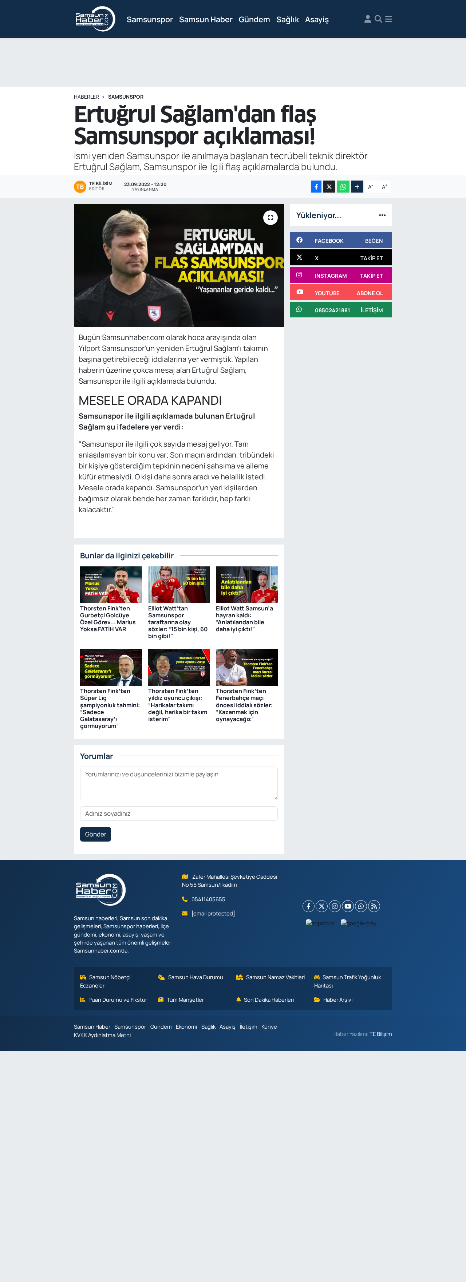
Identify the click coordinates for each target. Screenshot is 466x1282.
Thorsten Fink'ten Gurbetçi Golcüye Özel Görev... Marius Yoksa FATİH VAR (108, 618)
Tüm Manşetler (185, 999)
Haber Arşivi (337, 999)
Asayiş (317, 19)
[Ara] (378, 19)
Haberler (86, 96)
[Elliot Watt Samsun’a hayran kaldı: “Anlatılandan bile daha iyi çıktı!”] (247, 584)
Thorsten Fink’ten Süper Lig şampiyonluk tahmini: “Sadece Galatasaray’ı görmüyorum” (110, 708)
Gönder (95, 834)
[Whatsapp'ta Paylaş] (343, 187)
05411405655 (208, 899)
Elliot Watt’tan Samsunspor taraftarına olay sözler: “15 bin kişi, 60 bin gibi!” (178, 622)
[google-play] (358, 922)
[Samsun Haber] (96, 19)
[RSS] (374, 906)
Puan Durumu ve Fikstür (117, 999)
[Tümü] (382, 215)
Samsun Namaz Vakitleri (275, 977)
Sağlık (287, 19)
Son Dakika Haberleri (269, 999)
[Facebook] (309, 906)
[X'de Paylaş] (329, 187)
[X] (322, 906)
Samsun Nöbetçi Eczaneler (105, 981)
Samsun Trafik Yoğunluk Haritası (347, 981)
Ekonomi (186, 1026)
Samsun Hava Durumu (195, 977)
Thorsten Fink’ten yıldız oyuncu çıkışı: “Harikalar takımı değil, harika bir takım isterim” (177, 705)
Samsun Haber (206, 19)
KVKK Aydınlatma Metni (102, 1034)
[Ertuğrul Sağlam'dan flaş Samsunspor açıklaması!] (179, 265)
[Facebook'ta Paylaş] (316, 187)
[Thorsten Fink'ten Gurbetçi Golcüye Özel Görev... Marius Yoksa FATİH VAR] (111, 584)
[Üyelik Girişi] (367, 19)
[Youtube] (348, 906)
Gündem (254, 19)
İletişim (248, 1026)
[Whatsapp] (361, 906)
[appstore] (320, 922)
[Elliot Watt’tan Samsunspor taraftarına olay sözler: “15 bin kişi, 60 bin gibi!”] (179, 584)
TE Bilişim (381, 1033)
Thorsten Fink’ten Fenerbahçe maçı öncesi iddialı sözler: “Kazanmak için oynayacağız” (244, 705)
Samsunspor (150, 19)
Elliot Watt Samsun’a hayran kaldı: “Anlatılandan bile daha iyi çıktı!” (244, 618)
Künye (269, 1026)
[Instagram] (335, 906)
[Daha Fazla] (357, 187)
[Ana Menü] (388, 19)
